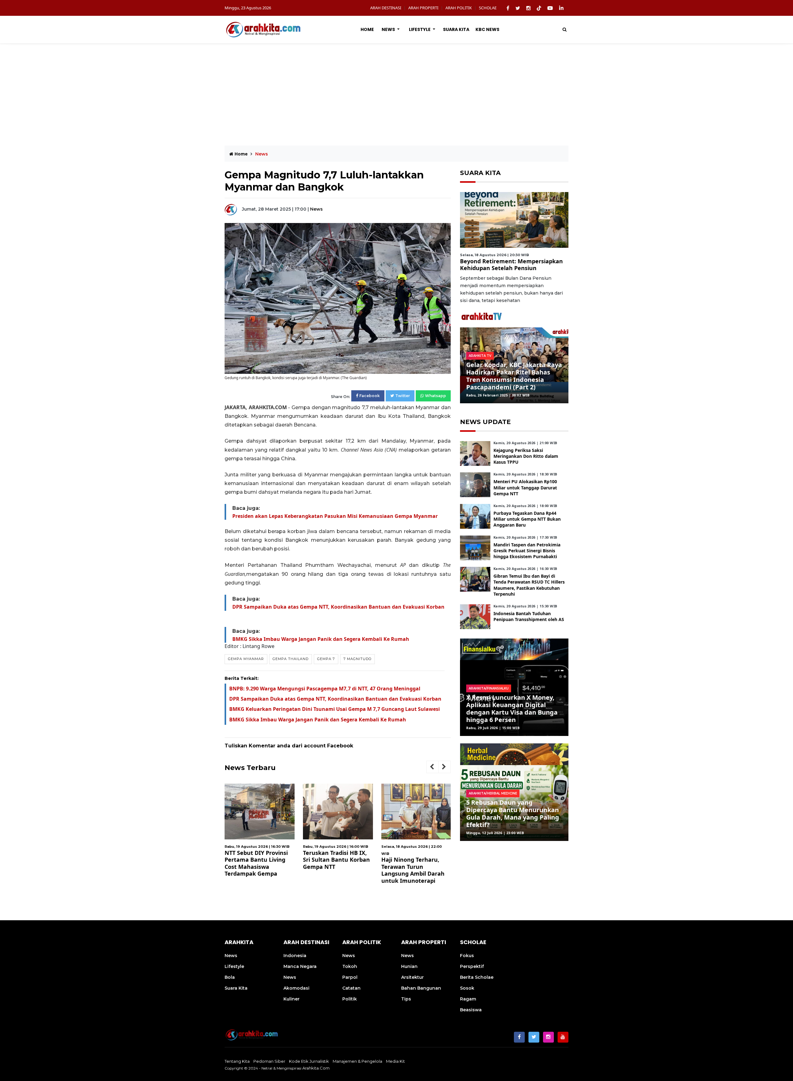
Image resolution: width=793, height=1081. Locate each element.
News (389, 29)
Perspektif (472, 966)
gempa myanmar (246, 659)
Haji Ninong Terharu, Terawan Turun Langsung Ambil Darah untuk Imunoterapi (405, 870)
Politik (349, 999)
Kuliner (291, 999)
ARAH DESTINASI (385, 8)
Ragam (468, 999)
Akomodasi (296, 988)
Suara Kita (456, 29)
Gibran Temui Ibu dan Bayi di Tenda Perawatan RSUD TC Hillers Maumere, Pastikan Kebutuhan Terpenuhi (529, 585)
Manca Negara (300, 966)
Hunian (409, 966)
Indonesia (294, 955)
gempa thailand (291, 659)
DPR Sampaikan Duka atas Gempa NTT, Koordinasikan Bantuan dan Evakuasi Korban (338, 606)
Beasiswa (471, 1010)
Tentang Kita (237, 1061)
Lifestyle (420, 29)
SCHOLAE (488, 8)
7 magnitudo (357, 659)
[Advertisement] (396, 89)
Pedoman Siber (269, 1061)
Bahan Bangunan (421, 988)
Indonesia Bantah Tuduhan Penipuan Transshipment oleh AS (528, 616)
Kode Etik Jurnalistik (309, 1061)
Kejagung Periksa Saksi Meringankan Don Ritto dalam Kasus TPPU (525, 456)
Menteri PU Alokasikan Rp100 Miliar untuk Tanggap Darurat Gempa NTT (525, 487)
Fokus (467, 955)
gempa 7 (326, 659)
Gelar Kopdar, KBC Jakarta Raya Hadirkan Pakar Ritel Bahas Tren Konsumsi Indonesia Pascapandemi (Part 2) (514, 376)
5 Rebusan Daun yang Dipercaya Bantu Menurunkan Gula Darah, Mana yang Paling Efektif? (512, 813)
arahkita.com (316, 1068)
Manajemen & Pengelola (357, 1061)
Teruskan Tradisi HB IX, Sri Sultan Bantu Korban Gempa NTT (329, 859)
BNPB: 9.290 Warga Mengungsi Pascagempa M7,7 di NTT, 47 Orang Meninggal (324, 688)
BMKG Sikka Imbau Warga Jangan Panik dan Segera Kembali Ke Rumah (320, 639)
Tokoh (349, 966)
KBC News (487, 29)
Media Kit (395, 1061)
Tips (406, 999)
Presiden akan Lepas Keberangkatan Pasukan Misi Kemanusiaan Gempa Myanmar (335, 516)
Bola (230, 977)
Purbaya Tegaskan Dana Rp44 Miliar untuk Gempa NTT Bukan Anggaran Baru (527, 519)
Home (367, 29)
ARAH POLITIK (458, 8)
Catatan (351, 988)
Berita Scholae (476, 977)
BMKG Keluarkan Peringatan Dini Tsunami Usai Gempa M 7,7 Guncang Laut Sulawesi (334, 709)
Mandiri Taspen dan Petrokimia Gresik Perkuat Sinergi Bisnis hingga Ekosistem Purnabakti (526, 550)
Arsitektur (412, 977)
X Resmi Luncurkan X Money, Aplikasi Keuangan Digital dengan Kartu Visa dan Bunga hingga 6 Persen (512, 708)
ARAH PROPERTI (423, 8)
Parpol (349, 977)
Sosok (467, 988)
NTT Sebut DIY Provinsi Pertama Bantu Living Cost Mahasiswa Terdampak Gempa (248, 863)
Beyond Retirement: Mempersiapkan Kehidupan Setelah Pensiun (511, 264)
